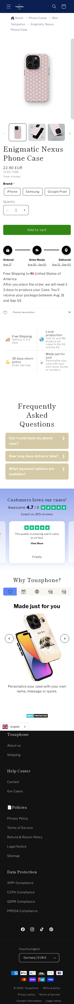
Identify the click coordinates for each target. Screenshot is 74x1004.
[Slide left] (4, 133)
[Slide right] (70, 133)
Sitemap (13, 856)
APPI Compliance (20, 883)
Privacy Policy (17, 818)
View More (37, 543)
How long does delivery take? (33, 456)
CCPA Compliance (21, 892)
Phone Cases (38, 18)
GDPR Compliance (21, 901)
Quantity (9, 201)
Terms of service (49, 994)
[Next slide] (64, 638)
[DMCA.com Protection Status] (37, 717)
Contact (13, 782)
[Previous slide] (9, 638)
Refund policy (51, 988)
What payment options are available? (31, 471)
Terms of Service (20, 828)
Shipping (14, 755)
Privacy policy (26, 994)
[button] (8, 6)
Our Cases (15, 791)
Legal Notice (17, 846)
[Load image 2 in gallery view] (37, 132)
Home (19, 18)
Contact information (29, 1000)
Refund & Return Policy (25, 837)
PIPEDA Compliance (22, 911)
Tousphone (32, 988)
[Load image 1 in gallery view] (17, 132)
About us (14, 745)
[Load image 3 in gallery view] (56, 132)
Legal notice (53, 1000)
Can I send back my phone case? (31, 440)
